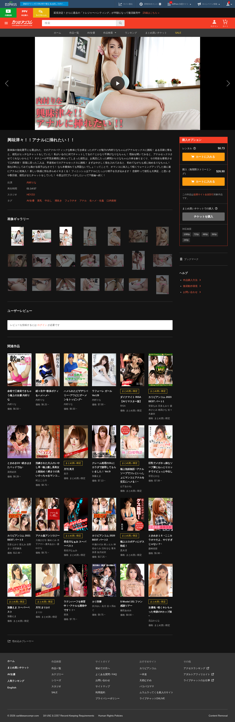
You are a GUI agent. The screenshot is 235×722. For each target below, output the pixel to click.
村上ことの (41, 480)
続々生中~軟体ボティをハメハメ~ (47, 393)
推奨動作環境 (190, 286)
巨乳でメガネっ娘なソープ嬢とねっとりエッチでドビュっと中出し (160, 467)
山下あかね (125, 486)
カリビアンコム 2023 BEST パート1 (160, 399)
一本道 (143, 674)
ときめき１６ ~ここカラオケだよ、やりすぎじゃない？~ (160, 539)
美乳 (39, 200)
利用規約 (100, 692)
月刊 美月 (69, 469)
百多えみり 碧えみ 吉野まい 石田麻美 (19, 546)
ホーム (57, 32)
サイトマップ (102, 686)
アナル (83, 200)
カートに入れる (205, 156)
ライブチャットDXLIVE (152, 698)
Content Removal (218, 715)
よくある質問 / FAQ (106, 674)
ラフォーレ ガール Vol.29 (102, 393)
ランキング (131, 32)
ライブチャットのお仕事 (197, 680)
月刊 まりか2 (43, 607)
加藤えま (96, 476)
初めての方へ (102, 668)
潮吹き (58, 200)
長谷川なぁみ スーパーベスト (75, 543)
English (11, 687)
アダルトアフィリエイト (197, 674)
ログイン (42, 325)
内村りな (31, 182)
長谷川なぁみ (70, 550)
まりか (39, 612)
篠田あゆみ (125, 610)
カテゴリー (57, 674)
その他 (187, 661)
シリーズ (56, 680)
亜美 (66, 614)
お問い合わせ (190, 292)
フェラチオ (71, 200)
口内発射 (111, 200)
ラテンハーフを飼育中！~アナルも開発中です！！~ (75, 605)
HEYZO (31, 194)
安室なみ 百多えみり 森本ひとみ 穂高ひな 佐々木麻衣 (160, 410)
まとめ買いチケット (156, 32)
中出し (48, 200)
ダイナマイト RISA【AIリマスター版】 (131, 399)
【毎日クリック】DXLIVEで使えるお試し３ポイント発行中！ (45, 4)
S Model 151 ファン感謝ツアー (131, 603)
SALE (178, 32)
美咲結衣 (11, 472)
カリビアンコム (148, 668)
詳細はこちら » (151, 12)
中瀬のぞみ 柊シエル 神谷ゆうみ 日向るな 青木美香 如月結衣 (104, 548)
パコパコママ (147, 686)
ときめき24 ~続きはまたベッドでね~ (19, 465)
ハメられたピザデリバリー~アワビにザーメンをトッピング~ (76, 395)
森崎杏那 (152, 548)
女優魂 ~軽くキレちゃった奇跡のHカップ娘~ (160, 611)
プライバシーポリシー (107, 698)
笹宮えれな (154, 476)
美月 (66, 473)
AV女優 (91, 32)
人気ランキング (15, 680)
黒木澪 (123, 550)
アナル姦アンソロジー (48, 535)
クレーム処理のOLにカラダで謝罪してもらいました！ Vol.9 (104, 467)
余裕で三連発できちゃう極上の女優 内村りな (19, 395)
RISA (123, 406)
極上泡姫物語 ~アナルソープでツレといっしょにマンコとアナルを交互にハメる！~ (132, 475)
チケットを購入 (203, 216)
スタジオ (56, 686)
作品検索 (56, 661)
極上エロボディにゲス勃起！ (132, 543)
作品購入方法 (190, 280)
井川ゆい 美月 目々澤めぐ (104, 608)
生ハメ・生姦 (96, 200)
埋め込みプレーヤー (23, 641)
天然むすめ (146, 680)
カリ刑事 (97, 601)
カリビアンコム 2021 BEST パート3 (18, 537)
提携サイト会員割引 (204, 194)
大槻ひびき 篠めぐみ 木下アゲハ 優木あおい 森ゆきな (47, 544)
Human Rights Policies (110, 715)
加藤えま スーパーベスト (18, 609)
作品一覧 (74, 32)
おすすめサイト (148, 661)
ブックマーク (191, 259)
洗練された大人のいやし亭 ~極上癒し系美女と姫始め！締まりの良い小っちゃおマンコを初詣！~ (48, 470)
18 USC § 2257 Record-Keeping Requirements (68, 715)
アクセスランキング (194, 668)
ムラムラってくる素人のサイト (156, 692)
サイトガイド (102, 661)
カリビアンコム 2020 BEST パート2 (103, 537)
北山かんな (154, 620)
